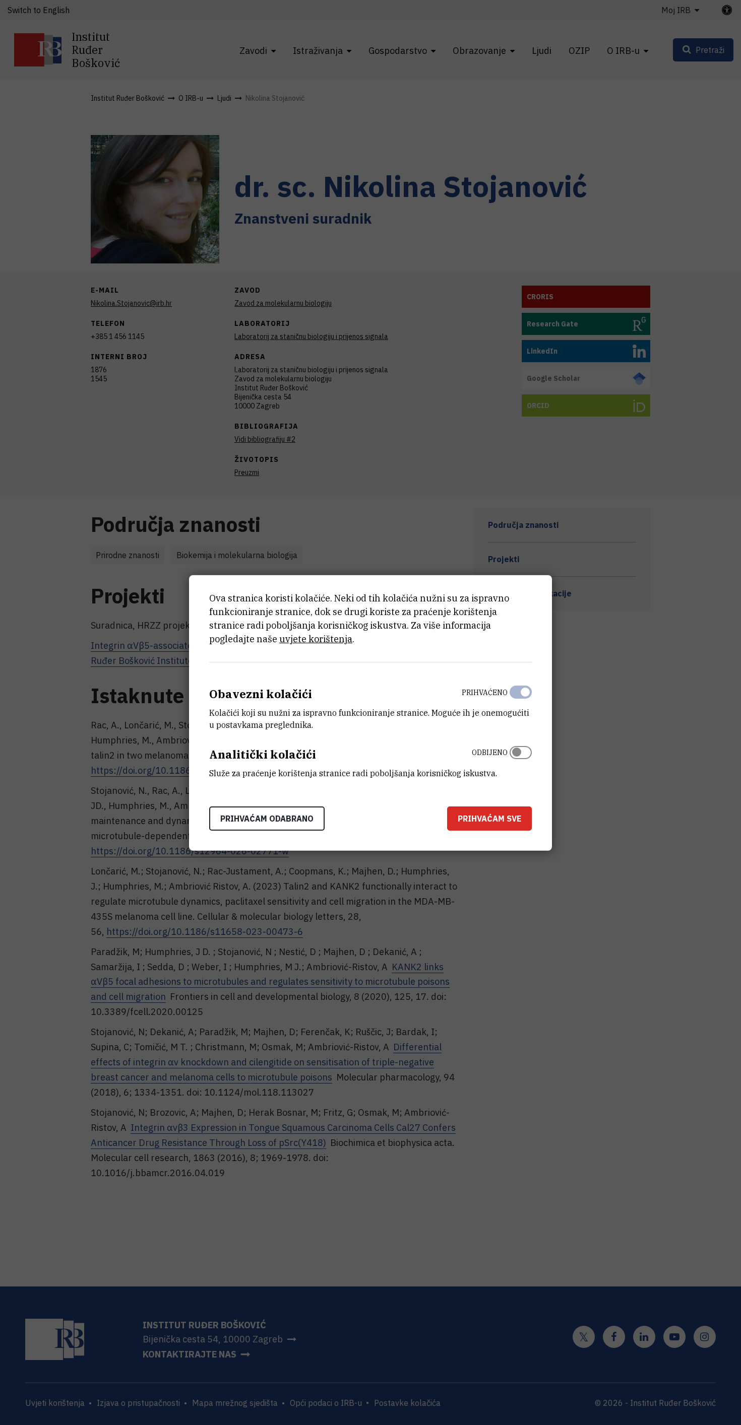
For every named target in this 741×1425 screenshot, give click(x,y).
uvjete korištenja (315, 638)
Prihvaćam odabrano (267, 818)
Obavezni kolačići (260, 693)
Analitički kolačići (262, 754)
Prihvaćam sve (489, 818)
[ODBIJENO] (521, 760)
